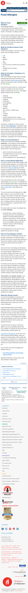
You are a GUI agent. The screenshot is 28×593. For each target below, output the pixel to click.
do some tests (7, 187)
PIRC (3, 450)
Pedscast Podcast (6, 497)
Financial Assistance (7, 445)
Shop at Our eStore (7, 418)
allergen (8, 84)
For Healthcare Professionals (9, 457)
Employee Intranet (19, 576)
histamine (16, 90)
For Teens (24, 8)
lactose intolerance (14, 167)
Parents (10, 567)
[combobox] (15, 10)
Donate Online (5, 411)
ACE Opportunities (6, 463)
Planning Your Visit (6, 426)
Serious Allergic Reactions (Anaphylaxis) (12, 368)
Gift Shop (4, 453)
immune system (14, 80)
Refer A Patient (5, 460)
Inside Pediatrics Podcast (8, 484)
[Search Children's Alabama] (23, 3)
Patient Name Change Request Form (11, 434)
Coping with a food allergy (8, 333)
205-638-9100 (19, 590)
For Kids (17, 8)
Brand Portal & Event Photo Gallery (10, 478)
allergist (15, 181)
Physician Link (5, 465)
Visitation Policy (5, 562)
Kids (17, 567)
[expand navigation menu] (26, 3)
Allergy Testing (6, 372)
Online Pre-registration (8, 429)
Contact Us (5, 416)
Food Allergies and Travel (8, 374)
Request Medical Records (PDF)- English (12, 439)
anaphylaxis (12, 126)
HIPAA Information (16, 551)
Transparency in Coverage (14, 561)
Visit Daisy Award (6, 421)
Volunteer (4, 413)
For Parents (10, 8)
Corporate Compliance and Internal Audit (11, 549)
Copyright (24, 387)
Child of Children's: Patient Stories (10, 481)
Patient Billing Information (8, 431)
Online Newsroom (6, 476)
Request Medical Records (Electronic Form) (13, 437)
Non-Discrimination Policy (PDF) (9, 553)
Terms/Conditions (5, 557)
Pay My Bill (4, 408)
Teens (14, 567)
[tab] (23, 364)
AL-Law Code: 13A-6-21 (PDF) (8, 546)
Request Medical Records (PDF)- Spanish (12, 442)
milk (4, 55)
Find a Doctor (5, 468)
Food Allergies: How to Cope (9, 370)
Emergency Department (7, 541)
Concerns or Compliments (12, 547)
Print (14, 382)
